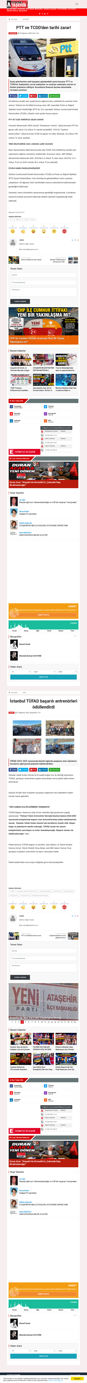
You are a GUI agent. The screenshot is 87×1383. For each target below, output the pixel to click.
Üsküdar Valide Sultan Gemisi (27, 891)
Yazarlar (22, 9)
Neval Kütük (24, 511)
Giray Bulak (13, 895)
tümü (75, 636)
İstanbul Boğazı (45, 891)
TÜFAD (12, 891)
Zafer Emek (57, 891)
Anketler (40, 9)
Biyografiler (23, 11)
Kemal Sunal (24, 644)
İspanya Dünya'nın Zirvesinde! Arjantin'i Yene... (18, 1069)
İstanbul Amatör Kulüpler (40, 895)
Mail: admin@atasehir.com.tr (28, 249)
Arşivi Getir (43, 677)
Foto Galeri (12, 9)
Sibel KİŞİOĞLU (25, 533)
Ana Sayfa (14, 19)
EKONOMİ (26, 19)
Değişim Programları (28, 514)
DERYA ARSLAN (25, 523)
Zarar (33, 219)
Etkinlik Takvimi (12, 11)
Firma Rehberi (62, 9)
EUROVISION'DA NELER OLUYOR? (33, 535)
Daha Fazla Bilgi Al (55, 1380)
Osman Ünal (24, 895)
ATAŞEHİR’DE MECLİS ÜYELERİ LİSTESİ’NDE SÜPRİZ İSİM (43, 525)
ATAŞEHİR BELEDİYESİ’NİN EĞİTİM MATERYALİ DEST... (43, 370)
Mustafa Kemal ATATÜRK (30, 656)
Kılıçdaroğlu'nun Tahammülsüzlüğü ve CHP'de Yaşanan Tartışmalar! (48, 502)
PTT (11, 219)
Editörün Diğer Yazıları (26, 244)
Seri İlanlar (72, 9)
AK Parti (18, 219)
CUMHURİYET (20, 212)
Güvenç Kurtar (69, 891)
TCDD (26, 219)
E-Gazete (31, 9)
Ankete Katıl (43, 615)
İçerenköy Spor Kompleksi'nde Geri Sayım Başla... (43, 1069)
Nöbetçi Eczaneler (50, 9)
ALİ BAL (22, 500)
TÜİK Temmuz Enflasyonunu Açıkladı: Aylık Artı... (19, 390)
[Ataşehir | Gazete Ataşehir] (17, 4)
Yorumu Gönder (20, 301)
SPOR (24, 692)
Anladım (77, 1378)
